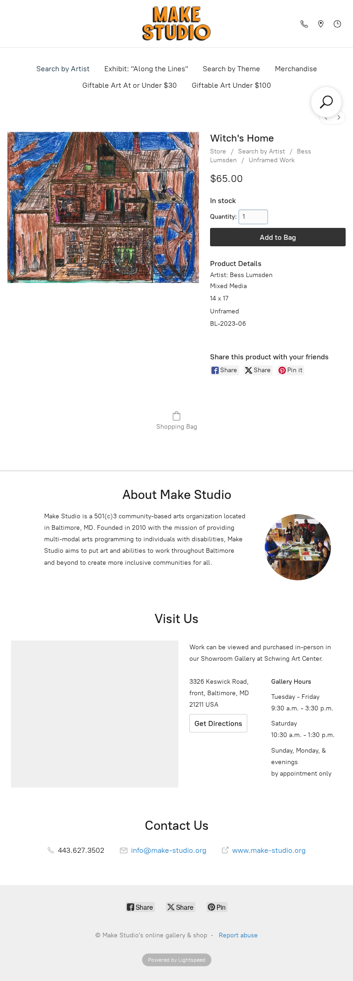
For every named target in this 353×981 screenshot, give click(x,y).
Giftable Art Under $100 (231, 85)
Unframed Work (272, 160)
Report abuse (238, 935)
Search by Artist (63, 68)
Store (218, 151)
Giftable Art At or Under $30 (129, 85)
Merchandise (296, 68)
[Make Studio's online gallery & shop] (176, 24)
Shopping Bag (176, 427)
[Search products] (326, 102)
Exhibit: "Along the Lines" (146, 68)
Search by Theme (231, 68)
